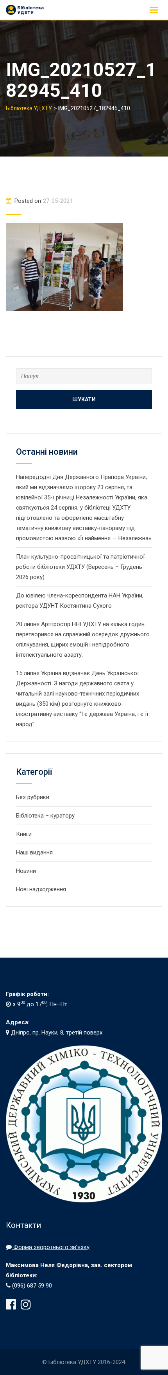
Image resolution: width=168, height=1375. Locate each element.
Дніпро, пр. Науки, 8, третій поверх (55, 1032)
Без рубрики (32, 797)
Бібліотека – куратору (45, 815)
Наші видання (34, 852)
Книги (24, 834)
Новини (26, 870)
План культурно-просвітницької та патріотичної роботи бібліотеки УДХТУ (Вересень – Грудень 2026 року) (80, 567)
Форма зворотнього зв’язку (50, 1247)
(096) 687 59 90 (31, 1285)
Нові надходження (41, 889)
